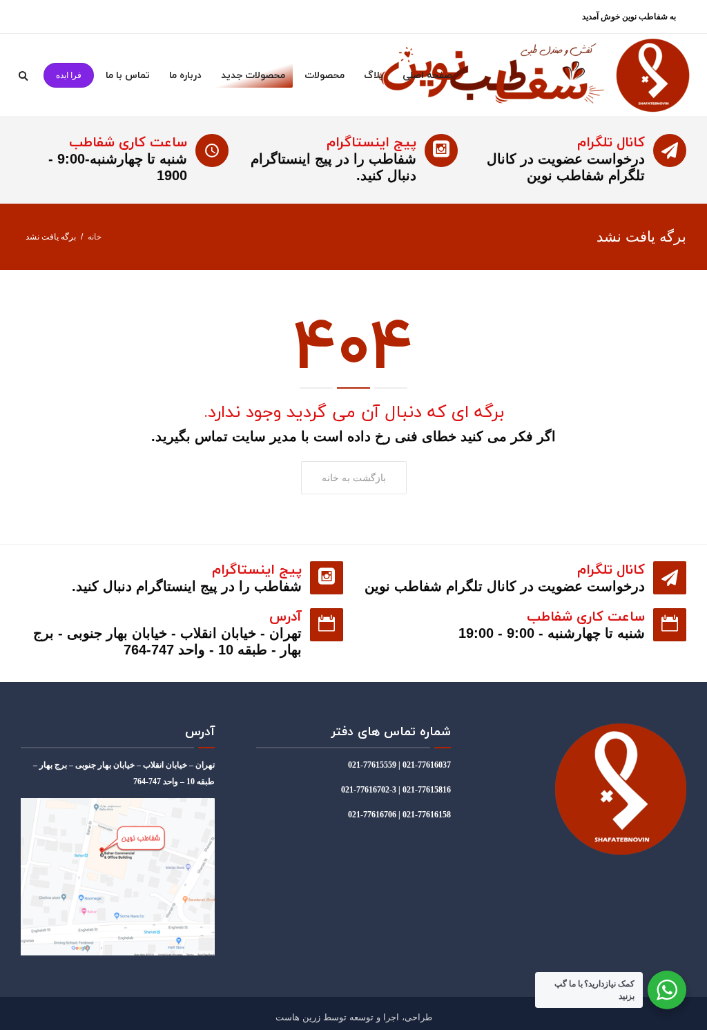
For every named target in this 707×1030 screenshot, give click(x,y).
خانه (94, 237)
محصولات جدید (253, 75)
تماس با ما (128, 75)
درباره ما (185, 75)
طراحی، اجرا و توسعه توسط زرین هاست (353, 1017)
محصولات (324, 75)
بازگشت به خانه (354, 477)
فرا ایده (68, 75)
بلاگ (373, 75)
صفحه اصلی (427, 75)
